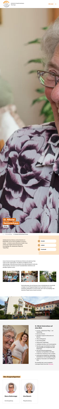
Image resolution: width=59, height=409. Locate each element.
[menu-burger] (55, 4)
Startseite (51, 364)
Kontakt (43, 241)
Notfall (51, 4)
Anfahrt (43, 245)
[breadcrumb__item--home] (3, 234)
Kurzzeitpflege (8, 234)
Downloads (43, 249)
